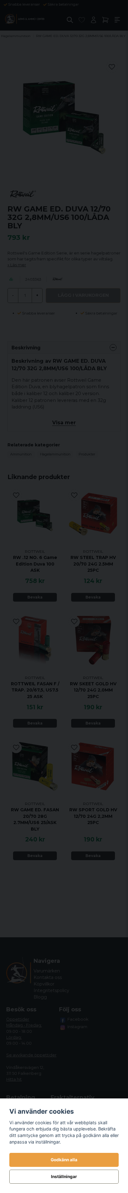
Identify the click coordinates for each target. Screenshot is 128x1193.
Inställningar (64, 1176)
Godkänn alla (64, 1159)
